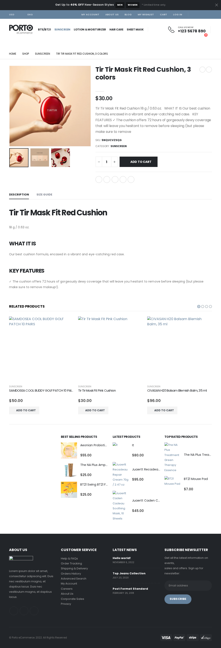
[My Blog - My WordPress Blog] (21, 29)
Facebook (98, 179)
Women (133, 4)
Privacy (66, 604)
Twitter (106, 179)
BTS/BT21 (44, 29)
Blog (128, 14)
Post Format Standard (130, 589)
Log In (177, 14)
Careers (67, 589)
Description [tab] (19, 194)
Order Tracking (71, 563)
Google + (123, 179)
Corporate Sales (72, 599)
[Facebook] (194, 14)
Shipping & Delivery (74, 568)
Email (131, 179)
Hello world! (122, 558)
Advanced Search (73, 579)
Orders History (71, 574)
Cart (163, 14)
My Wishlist (146, 14)
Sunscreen (62, 29)
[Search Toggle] (16, 38)
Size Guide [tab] (44, 194)
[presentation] (10, 106)
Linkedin (34, 611)
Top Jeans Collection (129, 573)
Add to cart (141, 162)
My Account (90, 14)
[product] (41, 348)
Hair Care (116, 29)
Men (120, 4)
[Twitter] (202, 14)
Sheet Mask (135, 29)
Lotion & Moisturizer (90, 29)
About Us (111, 14)
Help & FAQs (69, 558)
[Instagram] (209, 14)
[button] (199, 306)
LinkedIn (115, 179)
